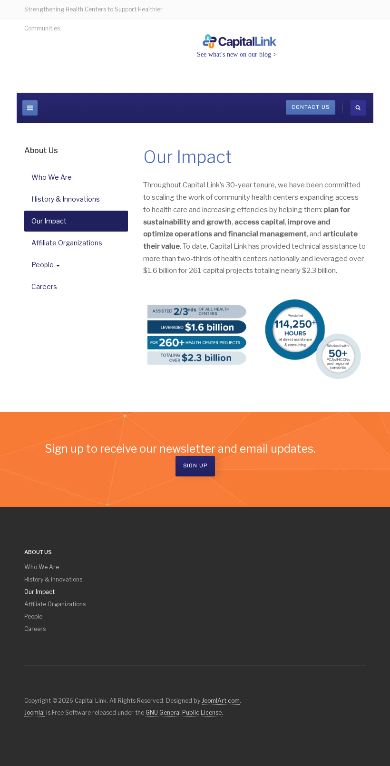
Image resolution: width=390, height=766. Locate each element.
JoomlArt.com (221, 700)
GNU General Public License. (184, 712)
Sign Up (195, 466)
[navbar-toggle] (30, 108)
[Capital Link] (240, 41)
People (42, 265)
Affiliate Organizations (66, 243)
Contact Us (311, 107)
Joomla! (34, 712)
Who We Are (51, 177)
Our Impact (49, 221)
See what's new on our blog (234, 54)
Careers (44, 286)
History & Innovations (65, 199)
